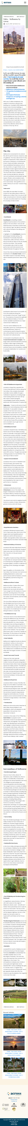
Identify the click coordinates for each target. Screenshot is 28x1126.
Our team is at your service (13, 78)
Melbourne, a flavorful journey (15, 89)
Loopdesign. (14, 1123)
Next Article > (21, 16)
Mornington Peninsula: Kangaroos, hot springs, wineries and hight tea (16, 96)
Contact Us (14, 1101)
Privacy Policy (14, 1099)
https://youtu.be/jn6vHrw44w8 (13, 70)
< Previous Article (8, 16)
